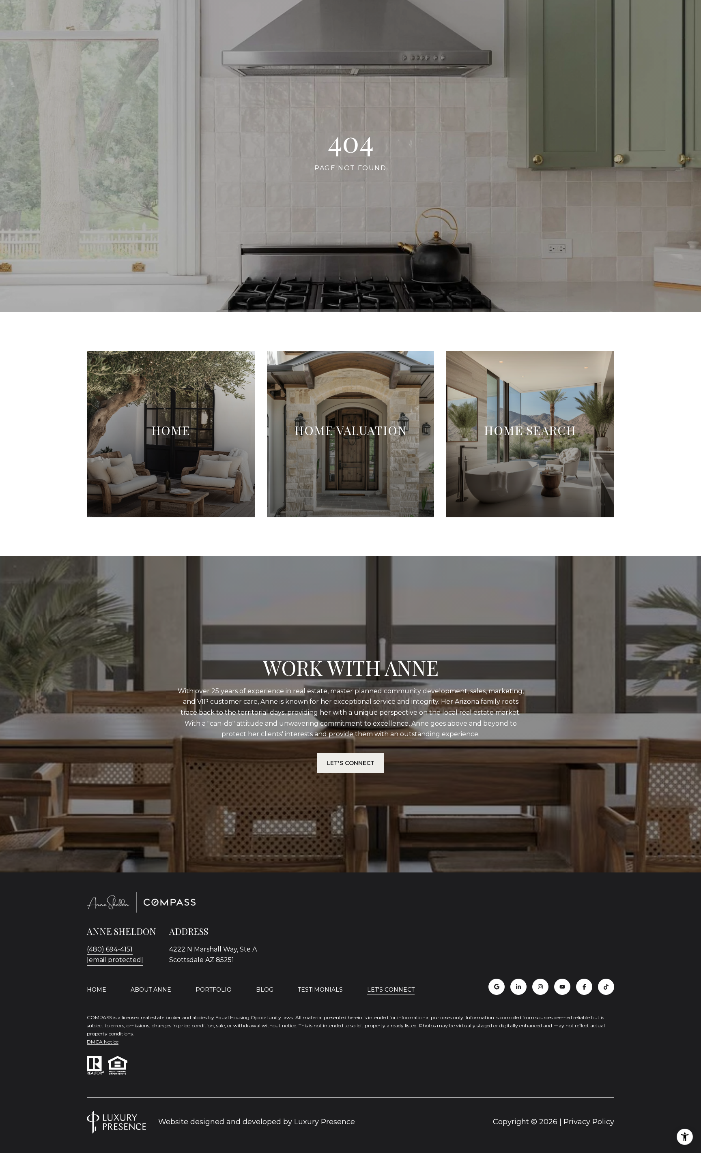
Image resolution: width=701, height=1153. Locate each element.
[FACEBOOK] (584, 987)
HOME (96, 989)
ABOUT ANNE (151, 989)
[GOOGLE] (496, 987)
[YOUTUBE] (562, 987)
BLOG (264, 989)
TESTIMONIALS (320, 989)
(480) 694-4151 (110, 949)
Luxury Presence (324, 1121)
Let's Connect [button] (350, 763)
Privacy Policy (588, 1121)
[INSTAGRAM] (540, 987)
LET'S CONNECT (391, 989)
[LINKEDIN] (518, 987)
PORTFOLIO (214, 989)
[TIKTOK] (606, 987)
